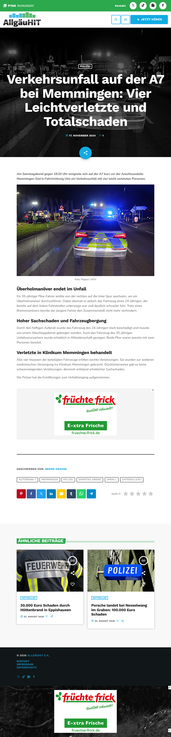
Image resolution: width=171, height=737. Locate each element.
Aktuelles (29, 598)
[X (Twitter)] (133, 5)
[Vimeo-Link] (22, 19)
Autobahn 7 (27, 480)
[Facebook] (162, 5)
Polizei (85, 66)
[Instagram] (153, 5)
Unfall (112, 480)
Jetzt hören (149, 19)
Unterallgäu (132, 480)
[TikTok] (143, 5)
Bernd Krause (56, 469)
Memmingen (49, 480)
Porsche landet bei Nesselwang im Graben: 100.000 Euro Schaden (119, 610)
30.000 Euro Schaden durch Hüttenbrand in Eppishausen (45, 607)
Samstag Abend (89, 480)
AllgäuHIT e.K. (38, 655)
